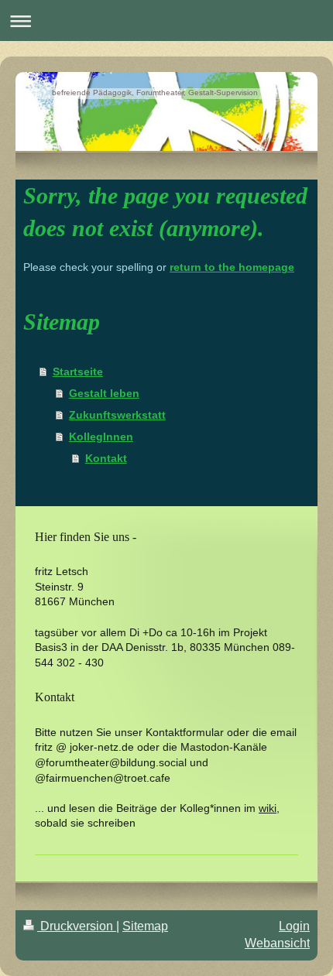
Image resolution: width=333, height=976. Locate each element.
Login (294, 926)
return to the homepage (232, 267)
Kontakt (106, 458)
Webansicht (277, 943)
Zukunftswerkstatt (117, 415)
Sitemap (145, 926)
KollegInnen (101, 436)
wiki (267, 808)
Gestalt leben (104, 393)
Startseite (78, 371)
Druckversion (76, 926)
